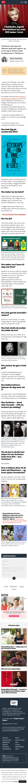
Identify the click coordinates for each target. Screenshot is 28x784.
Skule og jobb (7, 740)
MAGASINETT (13, 586)
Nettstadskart (19, 747)
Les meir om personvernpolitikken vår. (13, 729)
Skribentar (6, 747)
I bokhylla (21, 586)
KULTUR (6, 586)
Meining (5, 744)
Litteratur (14, 589)
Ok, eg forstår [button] (22, 781)
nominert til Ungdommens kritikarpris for (13, 97)
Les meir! (15, 781)
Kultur (17, 738)
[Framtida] (3, 2)
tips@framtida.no (7, 757)
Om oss (17, 744)
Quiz (16, 742)
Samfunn (5, 738)
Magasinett (6, 742)
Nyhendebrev (7, 749)
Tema (17, 749)
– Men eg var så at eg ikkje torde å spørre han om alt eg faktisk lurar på (15, 520)
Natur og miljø (19, 740)
